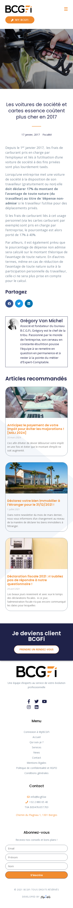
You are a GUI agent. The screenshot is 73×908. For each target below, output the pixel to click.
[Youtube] (44, 701)
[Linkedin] (36, 707)
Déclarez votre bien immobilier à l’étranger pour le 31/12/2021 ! (33, 502)
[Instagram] (29, 707)
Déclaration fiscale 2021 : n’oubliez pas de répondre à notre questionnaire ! (35, 580)
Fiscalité (47, 134)
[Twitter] (36, 701)
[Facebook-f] (29, 701)
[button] (9, 304)
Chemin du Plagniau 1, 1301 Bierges (36, 815)
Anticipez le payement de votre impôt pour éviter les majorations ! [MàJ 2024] (35, 429)
